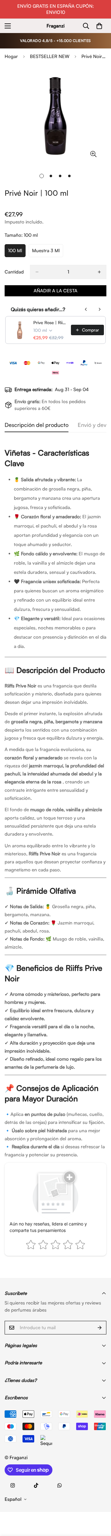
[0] (99, 26)
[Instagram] (13, 1485)
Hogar (11, 56)
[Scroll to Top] (100, 1503)
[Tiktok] (36, 1485)
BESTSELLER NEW (49, 56)
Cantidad (14, 272)
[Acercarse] (93, 154)
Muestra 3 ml (47, 252)
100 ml (17, 252)
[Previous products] (86, 309)
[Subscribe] (99, 1327)
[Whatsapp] (59, 1485)
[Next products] (99, 309)
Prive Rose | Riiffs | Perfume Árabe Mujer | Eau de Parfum (50, 322)
